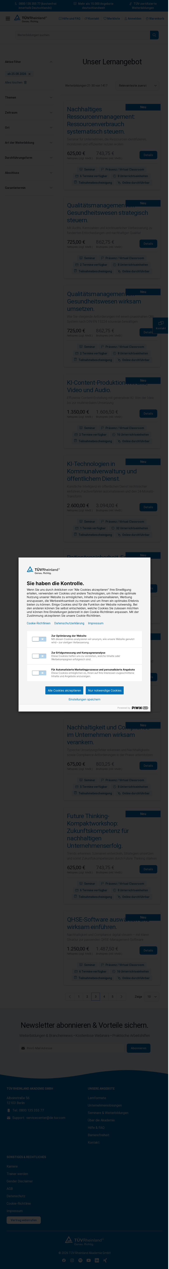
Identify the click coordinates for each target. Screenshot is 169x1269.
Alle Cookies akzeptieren (64, 690)
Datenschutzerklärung (69, 623)
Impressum (95, 623)
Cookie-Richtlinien (38, 623)
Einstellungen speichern (84, 699)
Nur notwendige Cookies (104, 690)
